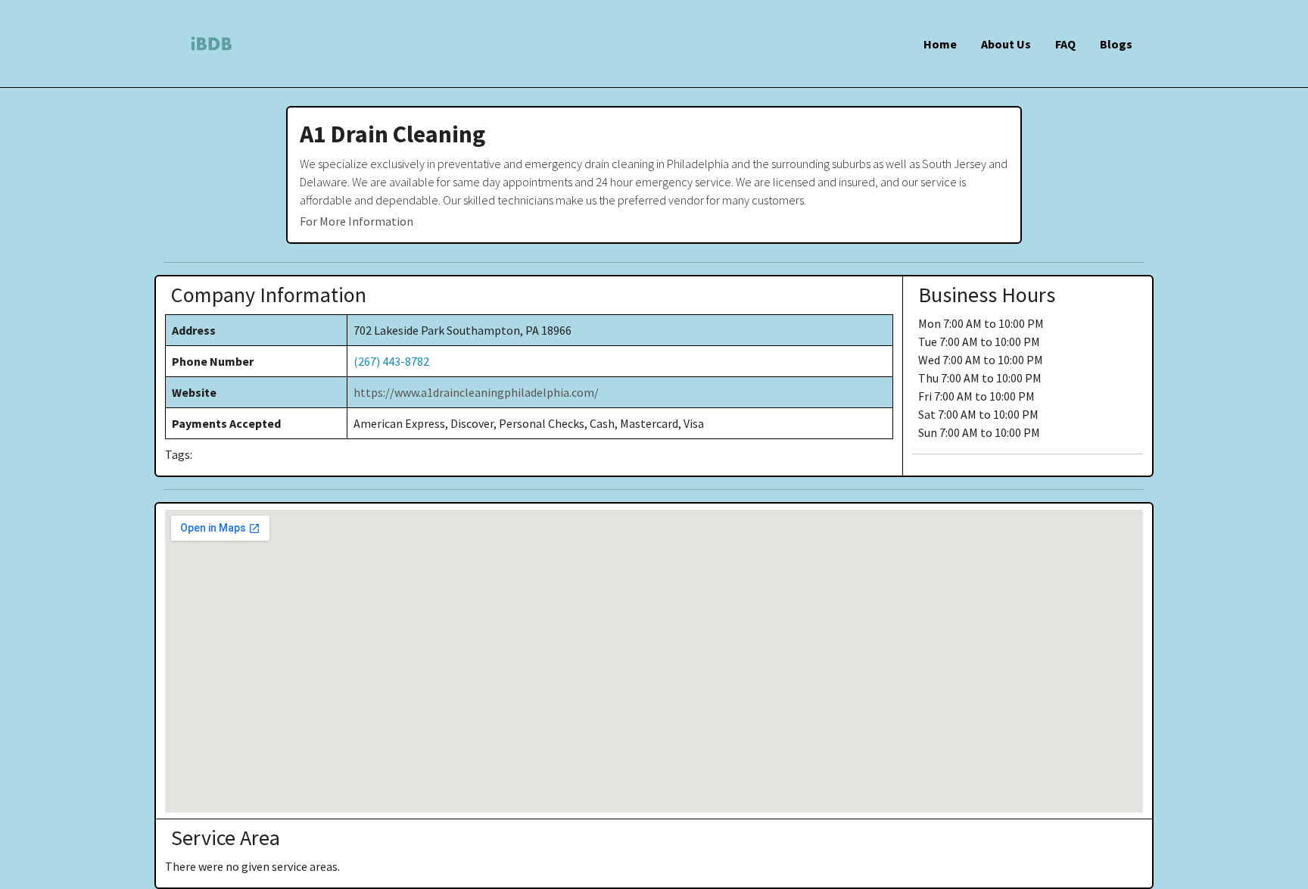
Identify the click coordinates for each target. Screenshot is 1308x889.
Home (940, 43)
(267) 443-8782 (391, 361)
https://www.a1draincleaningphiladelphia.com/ (476, 392)
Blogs (1116, 43)
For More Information (356, 221)
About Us (1006, 43)
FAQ (1065, 43)
